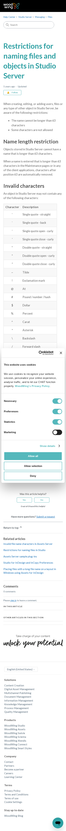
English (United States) (20, 669)
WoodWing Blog (13, 815)
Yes (24, 500)
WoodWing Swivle (14, 733)
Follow (15, 92)
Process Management (16, 708)
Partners (9, 765)
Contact (8, 761)
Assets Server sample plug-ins (20, 556)
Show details (47, 446)
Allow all (33, 456)
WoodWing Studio (14, 725)
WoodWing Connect (15, 744)
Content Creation (14, 685)
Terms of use (11, 798)
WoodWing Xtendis (15, 740)
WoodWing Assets (14, 729)
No (41, 500)
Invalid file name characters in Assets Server (28, 543)
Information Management (18, 700)
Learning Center (13, 776)
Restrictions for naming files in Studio (24, 550)
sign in (13, 600)
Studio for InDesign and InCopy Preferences (28, 562)
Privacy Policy (12, 790)
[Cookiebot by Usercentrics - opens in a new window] (40, 353)
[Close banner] (61, 353)
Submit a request (45, 516)
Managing (40, 17)
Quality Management (16, 711)
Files (50, 17)
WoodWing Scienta (15, 736)
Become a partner (14, 769)
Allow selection (33, 466)
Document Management (17, 696)
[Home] (11, 6)
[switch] (57, 411)
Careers (8, 773)
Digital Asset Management (19, 689)
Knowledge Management (18, 704)
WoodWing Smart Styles (18, 748)
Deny (33, 475)
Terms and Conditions (16, 794)
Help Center (9, 17)
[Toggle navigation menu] (57, 6)
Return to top (11, 527)
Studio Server (25, 17)
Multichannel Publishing (17, 692)
